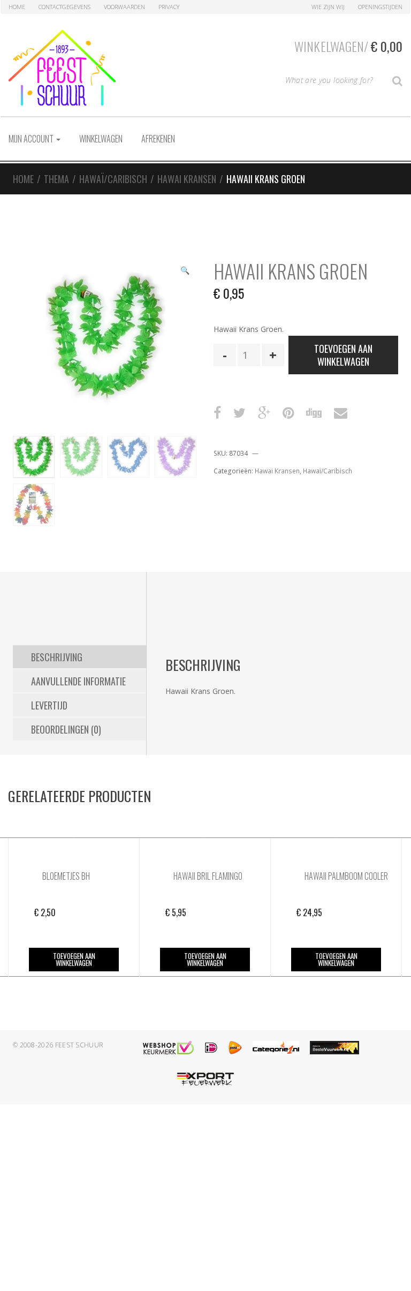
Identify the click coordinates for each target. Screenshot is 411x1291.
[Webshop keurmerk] (168, 1047)
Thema (56, 179)
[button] (184, 271)
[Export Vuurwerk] (205, 1079)
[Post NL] (235, 1047)
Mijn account (32, 138)
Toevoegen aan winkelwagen (343, 355)
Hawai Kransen (186, 179)
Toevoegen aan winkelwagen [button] (74, 959)
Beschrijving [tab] (56, 657)
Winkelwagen (101, 138)
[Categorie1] (276, 1047)
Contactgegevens (64, 7)
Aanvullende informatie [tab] (78, 681)
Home (17, 7)
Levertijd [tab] (49, 705)
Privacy (168, 7)
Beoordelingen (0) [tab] (66, 729)
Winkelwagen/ (348, 46)
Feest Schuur (79, 1045)
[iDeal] (211, 1047)
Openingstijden (380, 7)
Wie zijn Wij (328, 7)
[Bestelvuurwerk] (334, 1047)
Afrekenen (158, 138)
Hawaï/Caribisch (113, 179)
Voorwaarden (124, 7)
